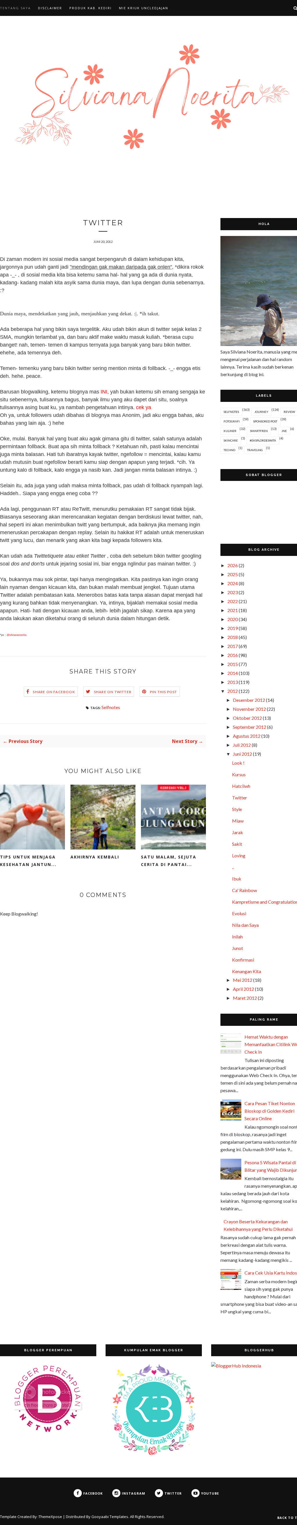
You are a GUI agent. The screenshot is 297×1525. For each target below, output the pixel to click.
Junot (237, 948)
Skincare (231, 440)
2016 (232, 655)
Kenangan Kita (246, 971)
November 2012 (249, 709)
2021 (232, 610)
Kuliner (230, 431)
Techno (229, 450)
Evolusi (239, 913)
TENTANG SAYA (15, 8)
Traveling (255, 450)
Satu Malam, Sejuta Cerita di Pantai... (168, 860)
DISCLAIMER (50, 8)
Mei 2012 (242, 980)
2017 (232, 646)
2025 (232, 574)
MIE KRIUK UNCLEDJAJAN (143, 8)
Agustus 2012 (246, 736)
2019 (232, 628)
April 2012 (243, 989)
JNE (284, 431)
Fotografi (232, 421)
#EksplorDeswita (263, 440)
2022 (232, 601)
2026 (232, 565)
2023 (232, 592)
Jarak (237, 832)
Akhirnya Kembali (94, 857)
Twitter (239, 797)
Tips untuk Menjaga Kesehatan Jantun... (28, 860)
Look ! (238, 763)
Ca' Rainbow (244, 890)
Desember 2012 (249, 700)
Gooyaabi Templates (109, 1516)
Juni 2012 (242, 754)
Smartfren (259, 431)
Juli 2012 (242, 745)
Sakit (237, 844)
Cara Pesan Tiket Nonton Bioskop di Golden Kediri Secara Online (270, 1111)
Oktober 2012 (247, 718)
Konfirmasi (243, 959)
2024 (232, 583)
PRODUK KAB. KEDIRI (90, 8)
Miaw (238, 820)
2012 (232, 691)
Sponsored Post (265, 421)
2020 (232, 619)
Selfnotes (111, 707)
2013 (232, 682)
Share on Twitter (112, 692)
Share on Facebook (54, 692)
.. (233, 867)
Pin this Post (163, 692)
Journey (261, 411)
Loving (238, 855)
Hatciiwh (241, 786)
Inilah (237, 936)
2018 (232, 637)
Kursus (239, 774)
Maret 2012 (245, 998)
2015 (232, 664)
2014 (232, 673)
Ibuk (236, 878)
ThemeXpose (50, 1516)
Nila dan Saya (245, 925)
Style (237, 809)
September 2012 (249, 727)
